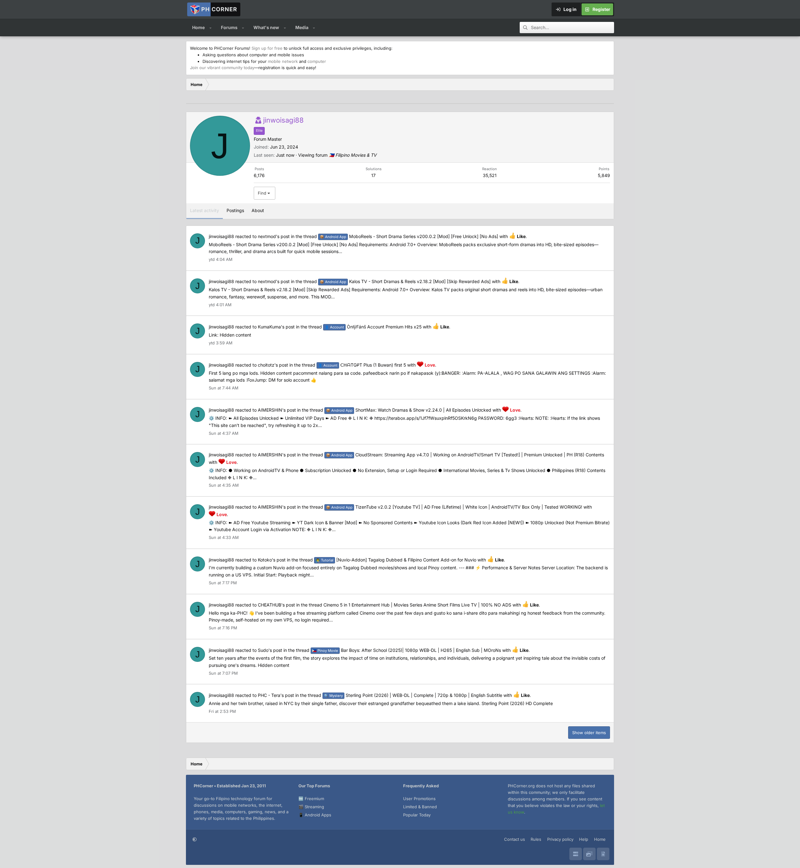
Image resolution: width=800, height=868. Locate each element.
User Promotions (419, 798)
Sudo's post (270, 650)
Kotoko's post (272, 559)
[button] (210, 27)
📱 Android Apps (314, 814)
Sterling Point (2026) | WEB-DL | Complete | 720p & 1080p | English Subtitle (413, 695)
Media (301, 27)
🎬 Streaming (311, 806)
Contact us (514, 839)
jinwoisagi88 (221, 236)
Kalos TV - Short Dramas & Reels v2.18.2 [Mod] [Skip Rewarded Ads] (405, 281)
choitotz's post (273, 365)
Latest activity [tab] (204, 210)
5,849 (604, 175)
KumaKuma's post (276, 326)
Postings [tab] (235, 210)
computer (317, 61)
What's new (266, 27)
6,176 (259, 175)
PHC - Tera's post (276, 695)
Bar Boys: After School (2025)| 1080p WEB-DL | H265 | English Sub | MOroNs (406, 650)
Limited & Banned (420, 806)
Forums (229, 27)
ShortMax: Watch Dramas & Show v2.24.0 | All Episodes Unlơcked (408, 410)
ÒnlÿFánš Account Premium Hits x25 (373, 326)
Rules (536, 839)
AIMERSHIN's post (277, 410)
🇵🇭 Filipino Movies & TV (353, 155)
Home (198, 27)
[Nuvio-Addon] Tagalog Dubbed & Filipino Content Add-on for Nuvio (396, 559)
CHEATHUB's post (276, 604)
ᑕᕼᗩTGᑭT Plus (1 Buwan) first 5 (362, 365)
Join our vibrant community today (222, 67)
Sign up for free (267, 48)
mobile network (283, 61)
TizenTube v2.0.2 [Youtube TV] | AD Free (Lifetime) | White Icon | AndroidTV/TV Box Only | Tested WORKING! (454, 507)
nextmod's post (274, 236)
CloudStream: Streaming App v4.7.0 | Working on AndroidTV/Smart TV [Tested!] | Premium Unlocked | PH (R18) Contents (465, 454)
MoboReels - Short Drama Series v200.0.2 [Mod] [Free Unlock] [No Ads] (409, 236)
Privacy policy (560, 839)
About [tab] (258, 210)
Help (583, 839)
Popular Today (417, 814)
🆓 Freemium (311, 798)
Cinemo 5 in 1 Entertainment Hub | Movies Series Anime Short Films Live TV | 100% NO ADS (417, 604)
